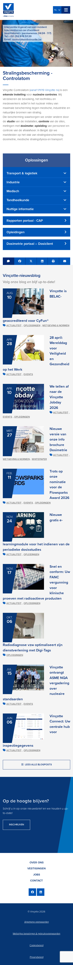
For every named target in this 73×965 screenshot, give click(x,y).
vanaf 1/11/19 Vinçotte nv (44, 90)
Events (28, 374)
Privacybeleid (36, 957)
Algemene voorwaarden (36, 921)
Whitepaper (39, 459)
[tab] (36, 173)
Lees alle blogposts (38, 764)
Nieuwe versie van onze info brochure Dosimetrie (58, 439)
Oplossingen (32, 325)
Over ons (37, 862)
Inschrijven (16, 824)
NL (56, 9)
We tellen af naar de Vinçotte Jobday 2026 (59, 397)
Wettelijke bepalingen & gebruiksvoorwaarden (36, 933)
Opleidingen (22, 416)
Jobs (36, 874)
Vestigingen (36, 868)
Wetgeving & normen (55, 325)
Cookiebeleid (36, 945)
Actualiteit (14, 325)
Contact (36, 880)
